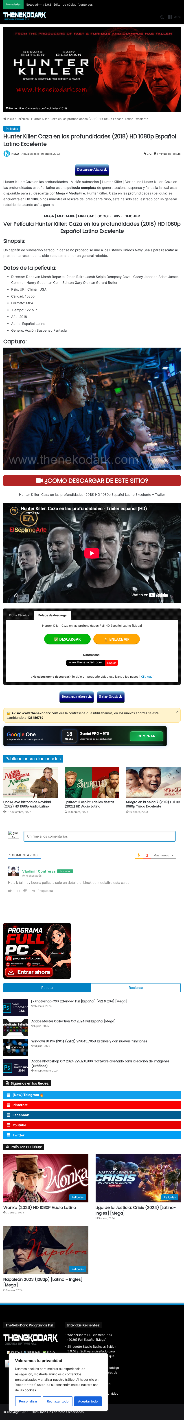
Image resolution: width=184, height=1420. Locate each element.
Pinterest (20, 1105)
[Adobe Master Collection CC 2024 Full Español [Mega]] (15, 1027)
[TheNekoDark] (24, 16)
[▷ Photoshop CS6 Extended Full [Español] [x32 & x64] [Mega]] (15, 1007)
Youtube (19, 1125)
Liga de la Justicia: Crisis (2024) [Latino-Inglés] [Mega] (136, 1210)
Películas (23, 119)
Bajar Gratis (109, 696)
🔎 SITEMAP (31, 1352)
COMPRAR (147, 736)
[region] (58, 1382)
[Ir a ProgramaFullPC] (92, 951)
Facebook (21, 1115)
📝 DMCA (13, 1352)
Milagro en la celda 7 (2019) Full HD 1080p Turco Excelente (153, 804)
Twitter (18, 1135)
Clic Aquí (147, 676)
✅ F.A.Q (48, 1352)
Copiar (111, 663)
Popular (47, 988)
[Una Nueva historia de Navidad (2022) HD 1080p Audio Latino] (30, 782)
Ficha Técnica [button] (19, 615)
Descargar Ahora (90, 169)
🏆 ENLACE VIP (116, 639)
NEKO (15, 153)
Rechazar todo (57, 1401)
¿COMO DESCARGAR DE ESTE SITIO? (95, 480)
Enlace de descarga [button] (52, 615)
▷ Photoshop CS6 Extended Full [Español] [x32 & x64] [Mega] (79, 1001)
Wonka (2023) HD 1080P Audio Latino (39, 1207)
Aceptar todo (88, 1401)
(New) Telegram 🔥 (28, 1095)
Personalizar (28, 1401)
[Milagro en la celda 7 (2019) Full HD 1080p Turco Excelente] (153, 782)
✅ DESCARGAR (67, 639)
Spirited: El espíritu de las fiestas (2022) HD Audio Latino (89, 804)
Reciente (136, 988)
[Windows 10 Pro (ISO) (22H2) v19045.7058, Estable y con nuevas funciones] (15, 1047)
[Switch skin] (162, 18)
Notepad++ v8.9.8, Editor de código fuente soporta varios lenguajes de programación (86, 4)
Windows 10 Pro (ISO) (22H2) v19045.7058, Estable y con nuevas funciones (89, 1041)
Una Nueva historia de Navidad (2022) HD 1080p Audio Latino (27, 804)
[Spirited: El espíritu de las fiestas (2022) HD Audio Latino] (92, 782)
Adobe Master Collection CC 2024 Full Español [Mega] (73, 1021)
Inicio (10, 119)
